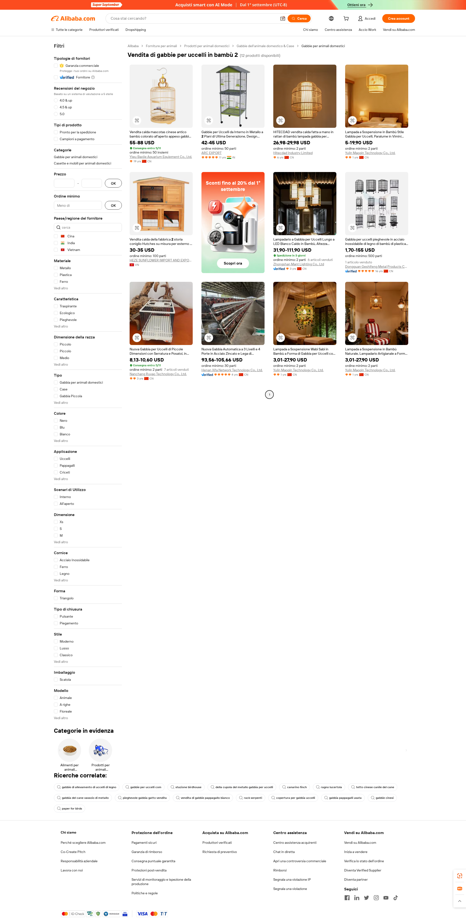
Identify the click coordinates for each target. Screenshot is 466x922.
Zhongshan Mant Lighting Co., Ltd (298, 264)
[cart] (347, 19)
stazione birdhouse (188, 787)
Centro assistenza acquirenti (294, 842)
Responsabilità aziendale (79, 861)
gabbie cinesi (385, 798)
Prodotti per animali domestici (206, 46)
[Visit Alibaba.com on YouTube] (386, 898)
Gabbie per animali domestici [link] (323, 46)
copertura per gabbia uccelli (295, 798)
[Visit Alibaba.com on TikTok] (396, 898)
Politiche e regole (145, 893)
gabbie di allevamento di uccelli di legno (89, 787)
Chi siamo (68, 832)
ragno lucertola (331, 787)
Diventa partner (356, 879)
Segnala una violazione (290, 889)
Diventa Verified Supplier (362, 870)
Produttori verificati (217, 842)
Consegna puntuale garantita (153, 861)
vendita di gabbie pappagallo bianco (205, 798)
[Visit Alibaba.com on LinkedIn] (357, 898)
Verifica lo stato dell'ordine (364, 861)
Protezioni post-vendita (149, 870)
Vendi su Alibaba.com (360, 842)
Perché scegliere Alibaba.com (83, 842)
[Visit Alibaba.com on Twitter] (366, 898)
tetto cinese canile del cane (375, 787)
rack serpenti (253, 798)
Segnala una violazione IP (292, 879)
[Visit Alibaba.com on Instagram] (376, 898)
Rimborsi (280, 870)
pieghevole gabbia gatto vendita (145, 798)
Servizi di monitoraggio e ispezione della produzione (161, 882)
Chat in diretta (284, 852)
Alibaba (133, 46)
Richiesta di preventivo (219, 852)
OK (113, 183)
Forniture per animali (161, 46)
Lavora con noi (72, 870)
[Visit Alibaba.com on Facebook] (347, 898)
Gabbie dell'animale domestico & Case (265, 46)
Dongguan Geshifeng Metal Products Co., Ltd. (376, 266)
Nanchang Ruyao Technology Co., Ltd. (158, 374)
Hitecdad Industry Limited (293, 153)
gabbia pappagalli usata (345, 798)
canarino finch (297, 787)
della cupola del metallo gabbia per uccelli (244, 787)
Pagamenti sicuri (144, 842)
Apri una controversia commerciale (299, 861)
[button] (283, 18)
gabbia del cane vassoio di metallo (85, 798)
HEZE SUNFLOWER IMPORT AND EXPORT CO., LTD (161, 260)
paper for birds (72, 808)
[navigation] (88, 382)
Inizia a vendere (355, 852)
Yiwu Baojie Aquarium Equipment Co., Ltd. (161, 157)
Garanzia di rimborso (147, 852)
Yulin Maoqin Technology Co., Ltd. (370, 153)
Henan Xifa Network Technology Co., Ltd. (232, 370)
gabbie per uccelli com (145, 787)
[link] (459, 876)
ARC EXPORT (211, 153)
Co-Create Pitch (73, 852)
